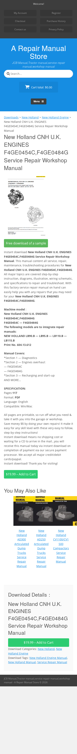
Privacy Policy (56, 29)
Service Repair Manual (52, 662)
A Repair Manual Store (38, 52)
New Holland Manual (22, 662)
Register (56, 13)
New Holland (46, 649)
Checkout (20, 21)
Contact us (20, 29)
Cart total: (41, 87)
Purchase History (56, 21)
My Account (20, 13)
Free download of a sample (26, 243)
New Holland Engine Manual (48, 658)
